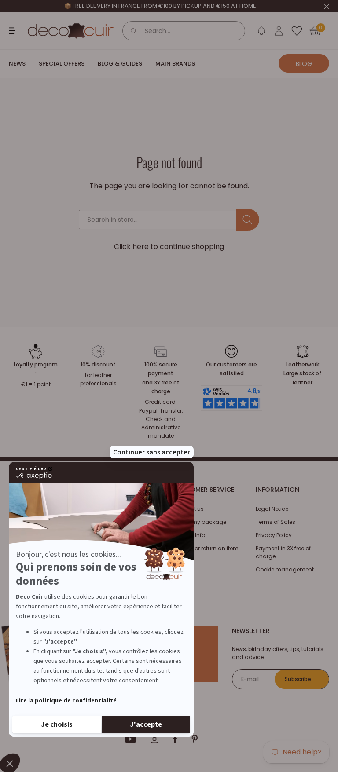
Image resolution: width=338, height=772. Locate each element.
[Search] (134, 31)
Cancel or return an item (206, 548)
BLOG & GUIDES (120, 63)
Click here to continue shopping (169, 246)
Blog (304, 63)
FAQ (178, 561)
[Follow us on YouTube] (130, 739)
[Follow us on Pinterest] (194, 739)
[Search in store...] (247, 220)
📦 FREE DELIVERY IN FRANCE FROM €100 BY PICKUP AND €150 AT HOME (160, 6)
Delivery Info (189, 535)
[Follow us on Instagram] (155, 739)
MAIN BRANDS (175, 63)
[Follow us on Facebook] (175, 739)
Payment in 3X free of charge (283, 552)
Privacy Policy (274, 535)
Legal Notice (272, 508)
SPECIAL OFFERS (61, 63)
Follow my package (199, 522)
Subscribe (298, 679)
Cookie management (285, 569)
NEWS (17, 63)
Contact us (188, 508)
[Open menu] (13, 30)
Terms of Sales (275, 522)
